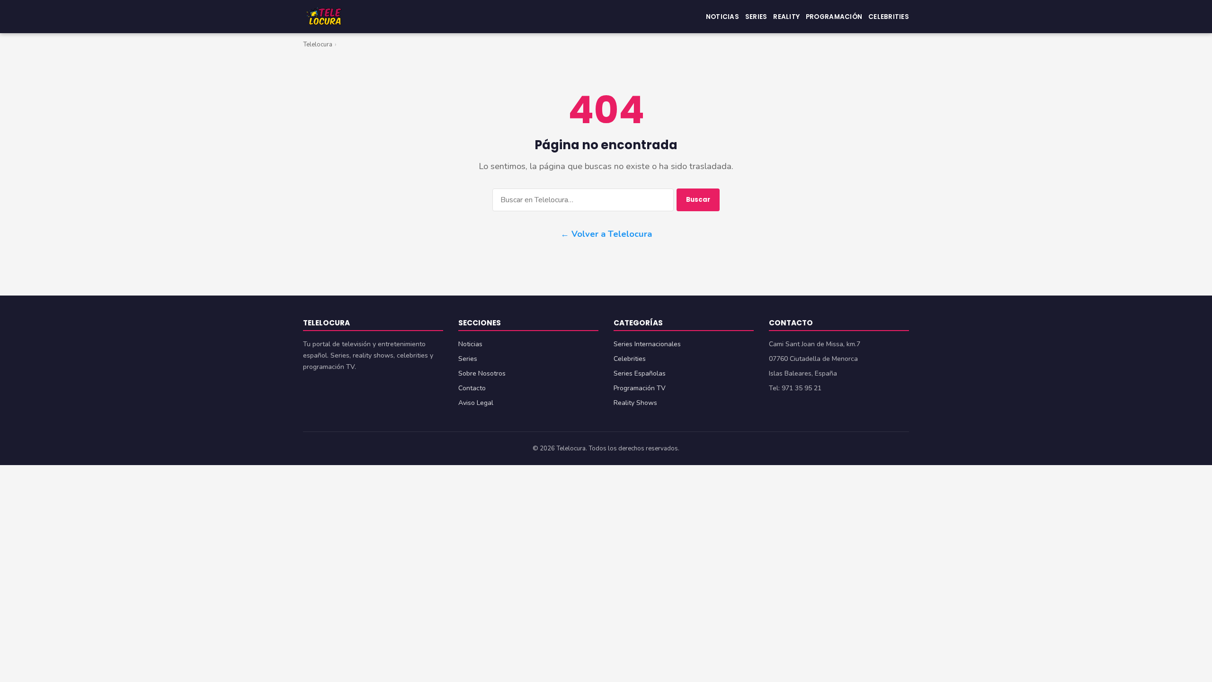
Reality (786, 16)
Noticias (722, 16)
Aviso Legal (475, 402)
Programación (834, 16)
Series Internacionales (647, 344)
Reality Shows (635, 402)
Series (756, 16)
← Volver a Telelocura (606, 234)
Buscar (698, 199)
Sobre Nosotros (482, 373)
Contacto (472, 388)
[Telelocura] (324, 16)
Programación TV (640, 388)
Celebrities (888, 16)
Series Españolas (640, 373)
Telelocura (317, 44)
